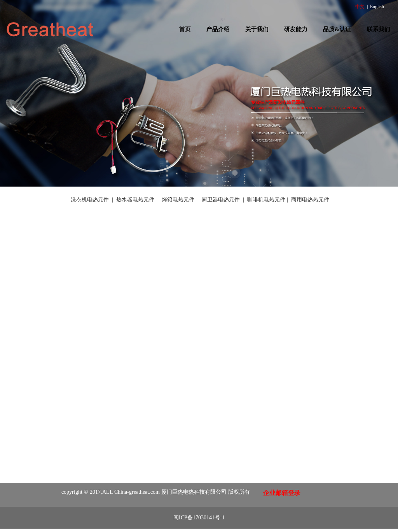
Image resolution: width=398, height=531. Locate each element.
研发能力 (295, 29)
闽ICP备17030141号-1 (199, 518)
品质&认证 (337, 29)
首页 (185, 29)
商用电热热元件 (310, 200)
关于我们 (257, 29)
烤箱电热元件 (178, 200)
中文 (360, 6)
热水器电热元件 (135, 200)
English (377, 6)
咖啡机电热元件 (266, 200)
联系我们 (378, 29)
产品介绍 (218, 29)
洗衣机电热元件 (90, 200)
